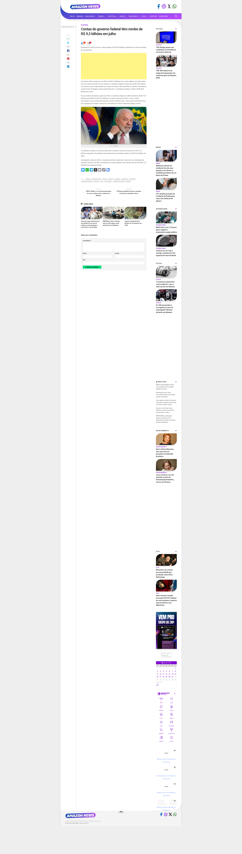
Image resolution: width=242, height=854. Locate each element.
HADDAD (96, 181)
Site (84, 260)
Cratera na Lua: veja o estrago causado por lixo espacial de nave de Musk (166, 253)
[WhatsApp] (174, 6)
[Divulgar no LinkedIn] (68, 64)
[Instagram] (164, 6)
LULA (101, 181)
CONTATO (153, 16)
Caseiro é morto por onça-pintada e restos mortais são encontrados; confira (165, 410)
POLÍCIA (158, 279)
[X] (169, 6)
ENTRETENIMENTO (161, 446)
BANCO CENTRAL (96, 179)
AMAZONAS (89, 16)
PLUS (143, 16)
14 (172, 674)
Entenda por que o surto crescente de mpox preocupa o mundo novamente (165, 395)
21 (172, 677)
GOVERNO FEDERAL (87, 181)
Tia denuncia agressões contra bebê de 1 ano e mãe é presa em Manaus (165, 284)
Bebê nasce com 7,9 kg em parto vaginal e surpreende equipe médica (166, 229)
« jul (157, 685)
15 (175, 674)
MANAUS (80, 16)
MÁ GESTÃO (108, 181)
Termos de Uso (83, 823)
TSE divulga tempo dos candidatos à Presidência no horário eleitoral (166, 49)
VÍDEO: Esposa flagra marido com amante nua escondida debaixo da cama (165, 387)
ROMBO (128, 181)
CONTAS (110, 179)
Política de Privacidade (72, 823)
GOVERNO (132, 179)
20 (169, 677)
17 (160, 677)
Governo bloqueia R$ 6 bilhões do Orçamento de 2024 (133, 223)
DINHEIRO (117, 179)
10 (160, 674)
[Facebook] (158, 6)
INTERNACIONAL (161, 225)
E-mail (117, 253)
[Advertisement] (114, 66)
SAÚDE (122, 16)
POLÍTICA (111, 16)
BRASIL (101, 16)
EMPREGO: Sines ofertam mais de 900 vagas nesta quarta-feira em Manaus (111, 223)
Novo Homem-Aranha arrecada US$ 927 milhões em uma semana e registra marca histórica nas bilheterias (166, 600)
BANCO (88, 179)
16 (157, 677)
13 (169, 674)
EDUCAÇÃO (133, 16)
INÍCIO (72, 16)
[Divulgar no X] (68, 40)
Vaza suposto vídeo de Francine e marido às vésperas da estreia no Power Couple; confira (166, 402)
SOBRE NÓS (163, 16)
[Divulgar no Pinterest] (68, 56)
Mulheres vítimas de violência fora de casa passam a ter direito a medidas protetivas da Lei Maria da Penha (166, 170)
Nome (85, 253)
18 (163, 677)
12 (166, 674)
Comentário (87, 240)
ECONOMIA (84, 25)
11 (163, 674)
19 (166, 677)
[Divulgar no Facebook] (68, 48)
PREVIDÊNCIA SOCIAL (118, 181)
